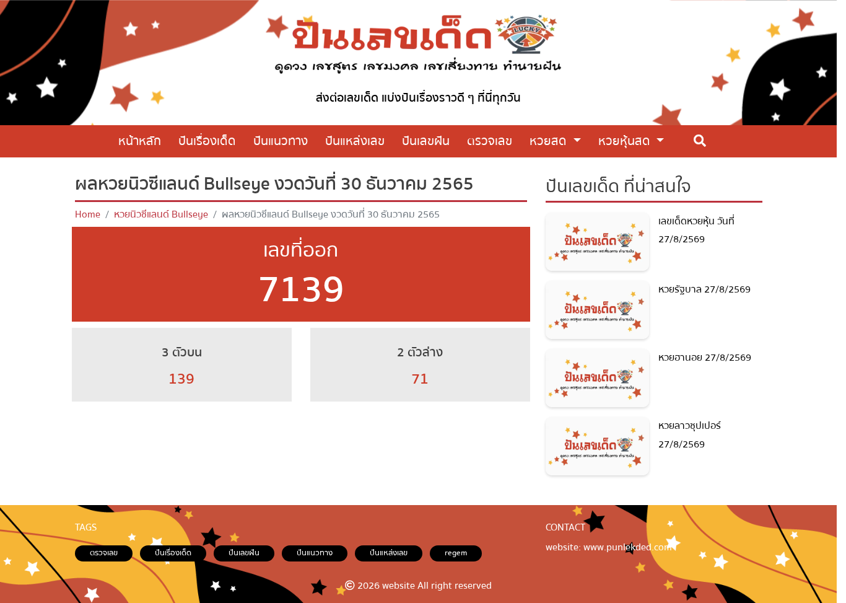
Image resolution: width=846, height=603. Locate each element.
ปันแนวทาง (315, 553)
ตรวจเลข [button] (489, 141)
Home (87, 214)
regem (456, 553)
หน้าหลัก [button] (139, 141)
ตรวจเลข (104, 553)
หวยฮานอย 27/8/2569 (704, 358)
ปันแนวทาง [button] (280, 141)
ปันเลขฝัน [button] (426, 141)
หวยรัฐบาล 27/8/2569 (704, 289)
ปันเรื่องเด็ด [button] (207, 141)
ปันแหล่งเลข (389, 553)
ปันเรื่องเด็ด (173, 553)
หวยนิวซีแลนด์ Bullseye (161, 214)
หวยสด (550, 141)
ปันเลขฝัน (244, 553)
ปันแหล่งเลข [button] (355, 141)
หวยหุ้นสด (625, 141)
